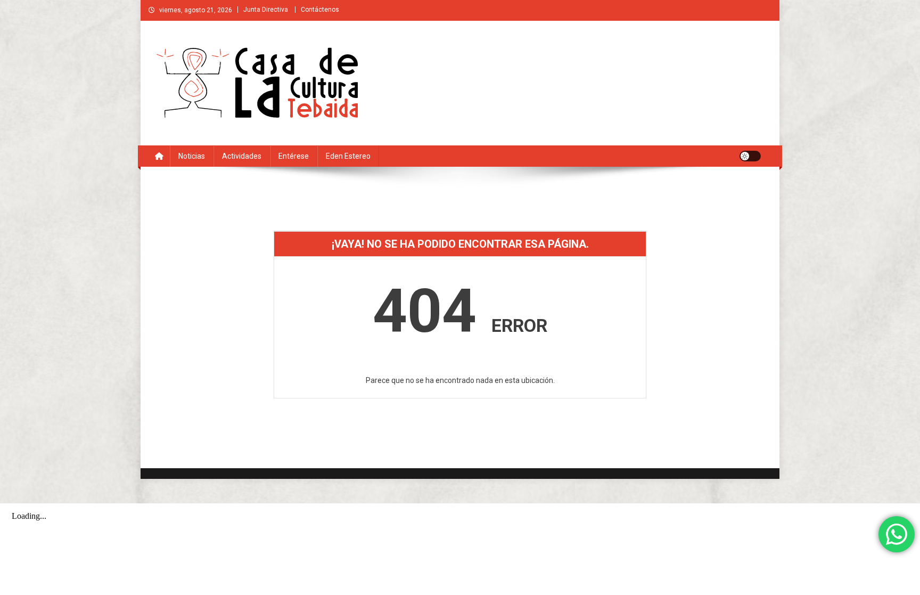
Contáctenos (320, 9)
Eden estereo (348, 156)
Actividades (241, 156)
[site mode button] (750, 156)
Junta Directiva (265, 9)
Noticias (191, 156)
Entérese (293, 156)
